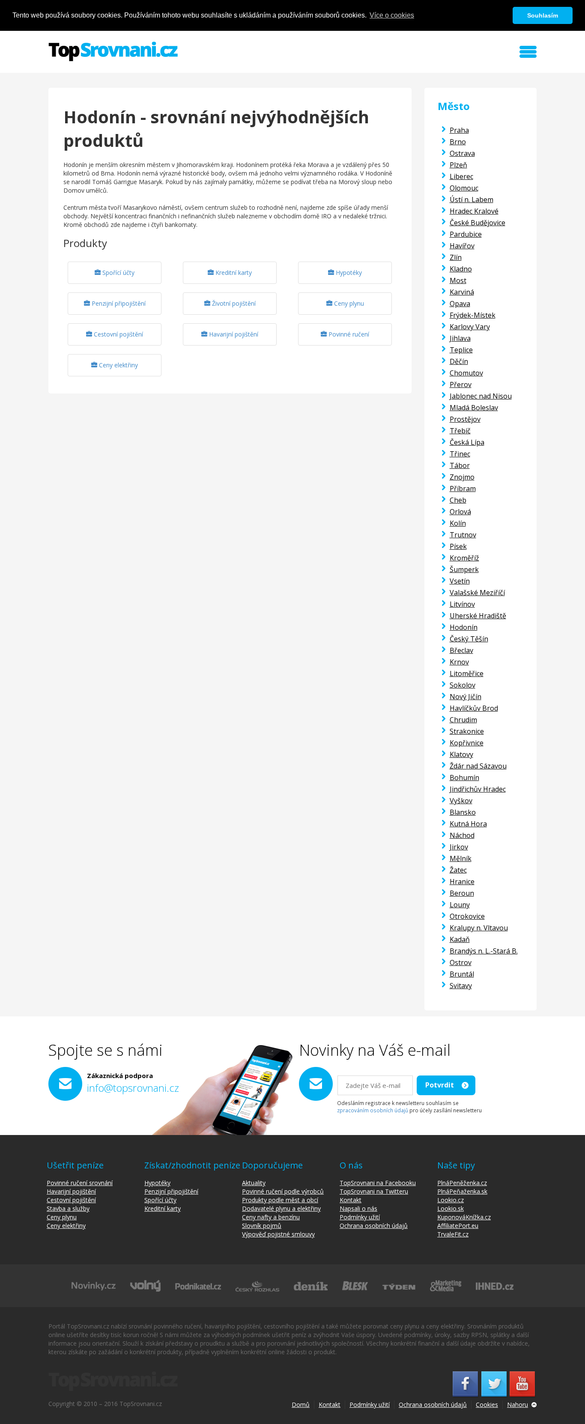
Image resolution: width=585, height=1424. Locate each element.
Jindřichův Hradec (478, 789)
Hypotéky (348, 272)
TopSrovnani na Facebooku (378, 1183)
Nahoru (517, 1404)
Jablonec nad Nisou (481, 396)
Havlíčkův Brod (474, 708)
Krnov (459, 662)
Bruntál (462, 974)
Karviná (462, 292)
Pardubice (466, 234)
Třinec (460, 454)
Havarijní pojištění (232, 334)
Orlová (460, 511)
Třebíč (460, 430)
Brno (458, 141)
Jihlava (460, 338)
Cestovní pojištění (117, 334)
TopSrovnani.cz (113, 51)
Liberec (461, 176)
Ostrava (462, 153)
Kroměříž (464, 558)
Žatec (458, 870)
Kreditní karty (233, 272)
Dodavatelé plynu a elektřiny (281, 1208)
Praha (459, 130)
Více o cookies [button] (392, 15)
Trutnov (463, 534)
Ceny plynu (348, 303)
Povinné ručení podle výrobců (283, 1191)
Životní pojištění (233, 303)
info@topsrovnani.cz (133, 1088)
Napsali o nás (358, 1208)
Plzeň (458, 165)
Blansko (463, 812)
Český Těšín (469, 638)
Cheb (458, 500)
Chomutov (466, 373)
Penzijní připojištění (118, 303)
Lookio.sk (450, 1208)
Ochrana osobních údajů (374, 1225)
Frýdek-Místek (472, 315)
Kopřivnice (467, 743)
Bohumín (464, 777)
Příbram (463, 488)
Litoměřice (467, 673)
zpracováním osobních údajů (372, 1110)
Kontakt (350, 1200)
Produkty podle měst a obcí (280, 1200)
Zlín (456, 257)
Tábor (460, 465)
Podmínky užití (360, 1217)
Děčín (459, 361)
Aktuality (254, 1183)
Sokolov (462, 685)
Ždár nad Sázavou (478, 766)
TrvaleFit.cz (453, 1234)
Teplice (461, 350)
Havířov (462, 245)
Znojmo (462, 477)
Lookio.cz (450, 1200)
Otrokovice (467, 916)
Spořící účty (117, 272)
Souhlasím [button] (542, 15)
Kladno (461, 269)
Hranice (462, 881)
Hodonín (464, 627)
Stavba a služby (68, 1208)
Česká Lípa (467, 442)
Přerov (461, 384)
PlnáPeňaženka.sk (462, 1191)
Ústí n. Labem (471, 199)
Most (458, 280)
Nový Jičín (465, 696)
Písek (458, 546)
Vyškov (461, 800)
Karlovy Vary (470, 326)
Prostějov (465, 419)
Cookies (487, 1404)
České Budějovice (477, 222)
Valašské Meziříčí (477, 592)
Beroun (462, 893)
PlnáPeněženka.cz (462, 1183)
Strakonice (467, 731)
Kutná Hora (468, 823)
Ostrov (461, 962)
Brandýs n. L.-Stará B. (484, 951)
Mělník (461, 858)
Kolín (458, 523)
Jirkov (459, 847)
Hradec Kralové (474, 211)
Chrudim (463, 719)
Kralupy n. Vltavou (479, 927)
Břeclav (461, 650)
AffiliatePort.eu (457, 1225)
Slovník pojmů (261, 1225)
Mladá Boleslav (474, 407)
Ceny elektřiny (117, 365)
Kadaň (460, 939)
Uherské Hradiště (478, 615)
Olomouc (464, 188)
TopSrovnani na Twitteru (374, 1191)
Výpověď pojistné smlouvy (278, 1234)
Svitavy (461, 985)
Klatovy (461, 754)
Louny (460, 904)
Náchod (462, 835)
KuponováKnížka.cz (464, 1217)
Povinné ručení (348, 334)
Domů (301, 1404)
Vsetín (460, 581)
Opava (460, 303)
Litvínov (462, 604)
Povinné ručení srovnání (80, 1183)
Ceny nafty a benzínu (271, 1217)
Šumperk (464, 569)
